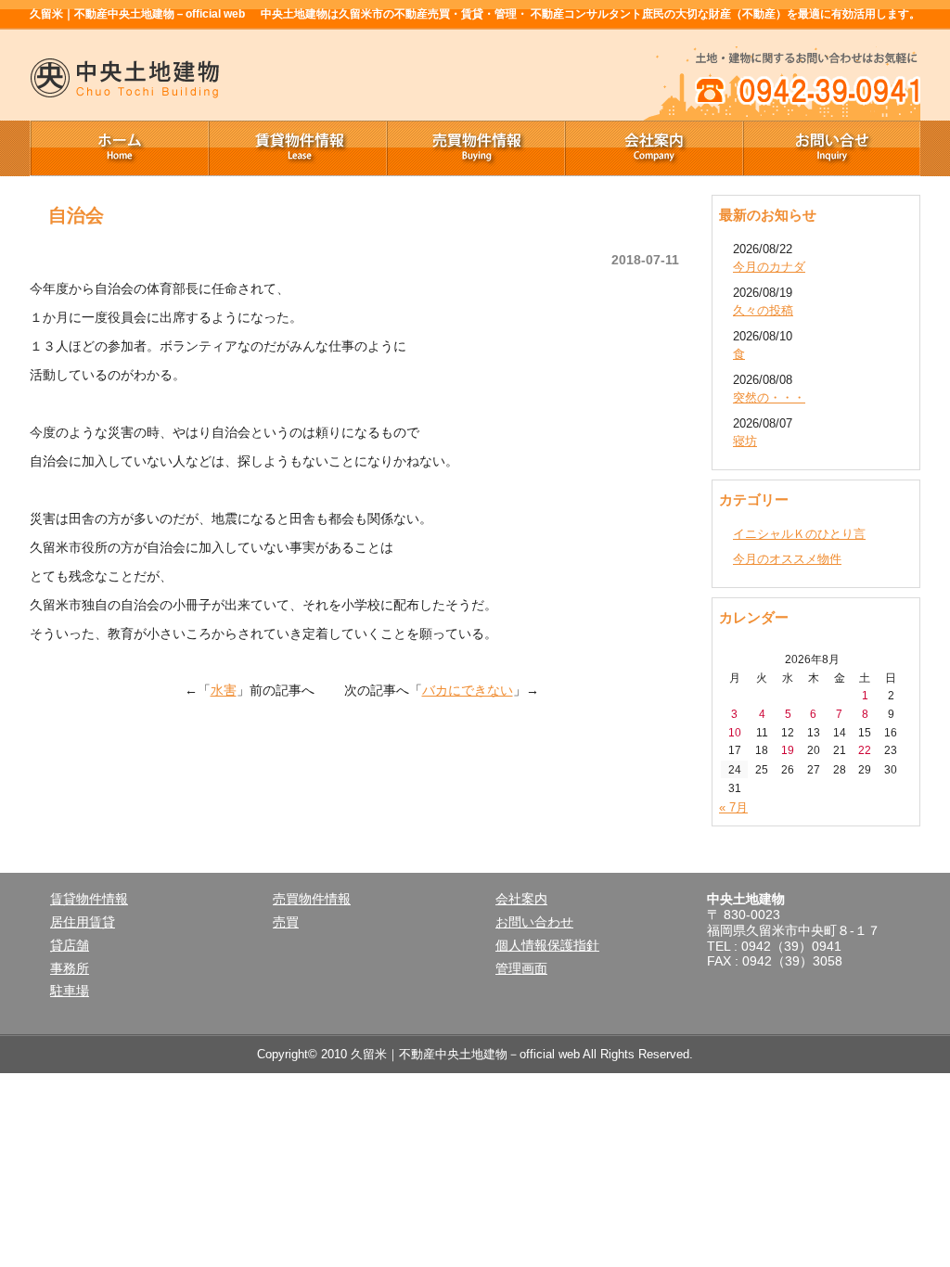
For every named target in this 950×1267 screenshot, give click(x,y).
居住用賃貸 (82, 922)
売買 (286, 922)
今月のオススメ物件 (787, 559)
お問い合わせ (534, 922)
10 (734, 732)
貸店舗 (69, 945)
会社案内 (653, 148)
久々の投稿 (763, 310)
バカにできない (467, 690)
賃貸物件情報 (297, 148)
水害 (224, 690)
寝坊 (745, 441)
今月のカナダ (769, 267)
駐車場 (69, 990)
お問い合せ (831, 148)
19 (787, 750)
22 (864, 750)
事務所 (69, 968)
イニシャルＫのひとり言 (799, 534)
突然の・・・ (769, 397)
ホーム (119, 148)
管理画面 (521, 968)
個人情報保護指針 (547, 945)
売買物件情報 (475, 148)
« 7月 (733, 807)
